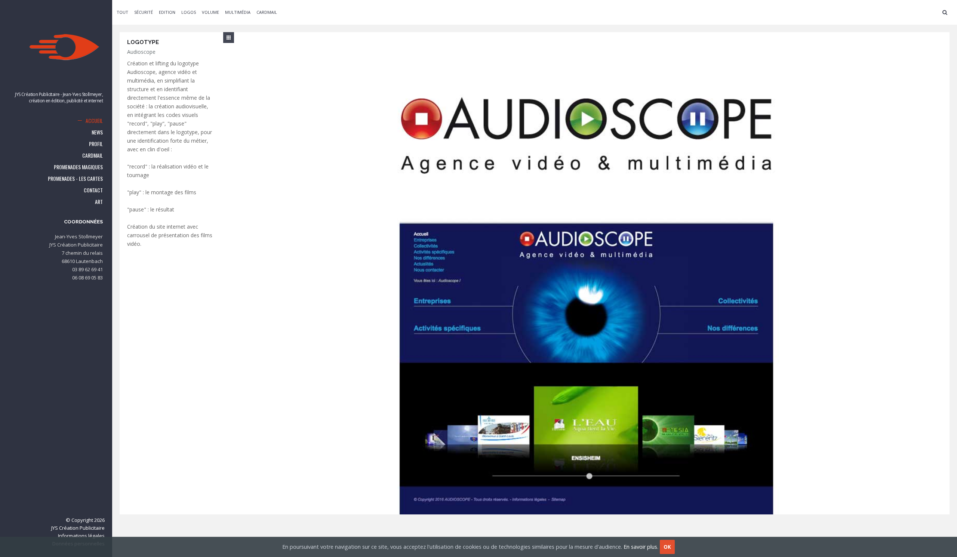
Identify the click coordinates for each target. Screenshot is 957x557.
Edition (167, 12)
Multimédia (237, 12)
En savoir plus (640, 546)
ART (99, 201)
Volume (210, 12)
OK (667, 547)
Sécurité (143, 12)
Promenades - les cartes (75, 178)
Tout (122, 12)
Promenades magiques (78, 167)
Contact (93, 190)
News (97, 132)
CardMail (92, 155)
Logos (188, 12)
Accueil (94, 120)
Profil (96, 144)
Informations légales (81, 535)
